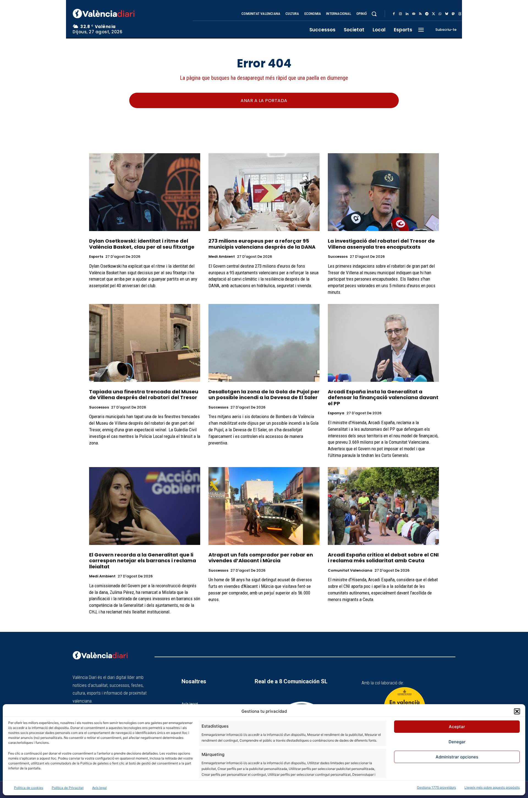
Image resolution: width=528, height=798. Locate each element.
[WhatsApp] (440, 14)
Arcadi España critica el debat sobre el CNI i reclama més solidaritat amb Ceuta (383, 557)
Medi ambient (221, 256)
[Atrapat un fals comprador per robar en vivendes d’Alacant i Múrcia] (264, 506)
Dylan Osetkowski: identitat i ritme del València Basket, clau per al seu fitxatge (141, 243)
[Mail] (413, 14)
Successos (338, 256)
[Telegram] (427, 14)
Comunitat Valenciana (350, 570)
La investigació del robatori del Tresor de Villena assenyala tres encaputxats (381, 243)
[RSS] (420, 14)
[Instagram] (400, 14)
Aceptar (457, 726)
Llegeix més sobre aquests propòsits (492, 787)
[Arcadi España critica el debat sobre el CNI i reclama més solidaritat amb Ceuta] (383, 506)
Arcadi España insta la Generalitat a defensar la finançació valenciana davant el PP (383, 397)
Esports (96, 256)
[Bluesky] (446, 14)
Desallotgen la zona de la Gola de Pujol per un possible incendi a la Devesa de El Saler (264, 394)
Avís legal (99, 788)
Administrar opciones (457, 756)
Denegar (457, 741)
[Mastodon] (453, 14)
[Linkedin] (407, 14)
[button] (517, 711)
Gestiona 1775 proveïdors (436, 787)
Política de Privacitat (68, 788)
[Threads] (460, 14)
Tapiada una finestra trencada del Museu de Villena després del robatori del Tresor (143, 394)
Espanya (336, 413)
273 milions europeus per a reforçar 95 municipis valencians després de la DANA (261, 243)
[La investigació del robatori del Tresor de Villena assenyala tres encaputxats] (383, 192)
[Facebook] (394, 14)
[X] (433, 14)
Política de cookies (28, 788)
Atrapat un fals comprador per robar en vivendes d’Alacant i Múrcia (260, 557)
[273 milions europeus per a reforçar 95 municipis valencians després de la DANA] (264, 192)
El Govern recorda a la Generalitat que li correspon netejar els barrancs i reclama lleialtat (142, 560)
